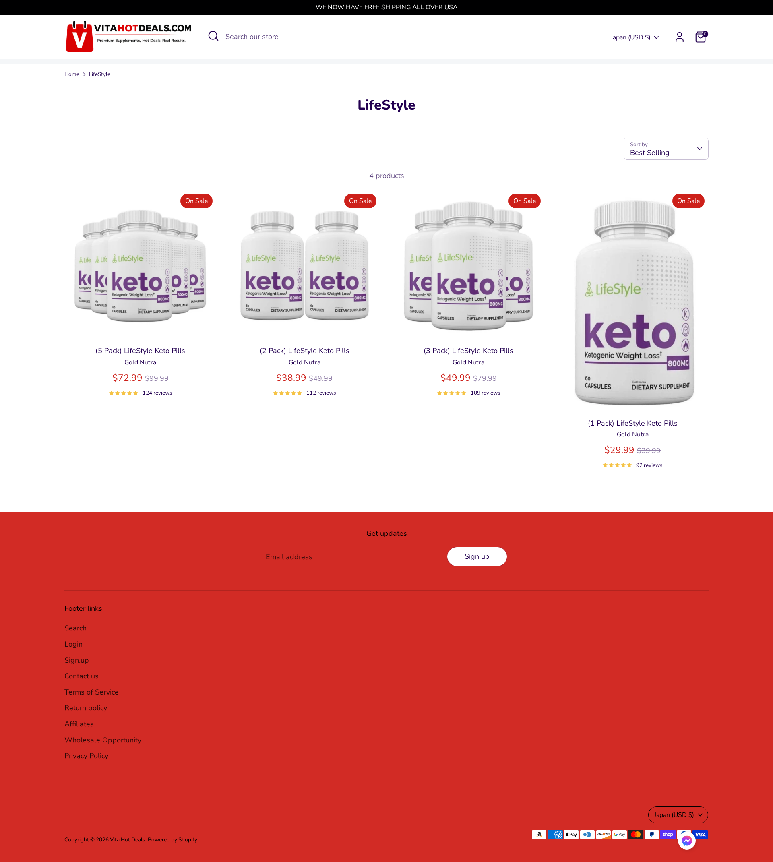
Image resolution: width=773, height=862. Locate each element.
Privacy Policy (86, 756)
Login (73, 644)
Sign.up (76, 660)
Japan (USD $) (631, 37)
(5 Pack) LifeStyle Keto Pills (140, 351)
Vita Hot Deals (127, 839)
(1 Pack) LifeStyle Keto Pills (633, 423)
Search (75, 628)
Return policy (85, 708)
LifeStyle (99, 74)
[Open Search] (213, 36)
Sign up (477, 556)
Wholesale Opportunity (102, 740)
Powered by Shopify (172, 839)
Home (71, 74)
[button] (687, 843)
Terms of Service (91, 692)
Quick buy (140, 327)
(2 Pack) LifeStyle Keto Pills (304, 351)
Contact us (81, 676)
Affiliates (79, 724)
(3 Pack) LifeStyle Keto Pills (468, 351)
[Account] (680, 37)
